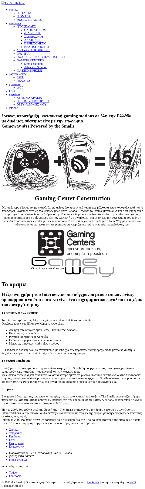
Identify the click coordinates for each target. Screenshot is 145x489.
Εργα (12, 439)
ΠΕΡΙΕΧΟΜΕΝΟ (35, 43)
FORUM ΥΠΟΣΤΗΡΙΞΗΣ (33, 101)
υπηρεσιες (15, 23)
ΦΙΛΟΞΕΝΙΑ (32, 33)
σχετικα (13, 9)
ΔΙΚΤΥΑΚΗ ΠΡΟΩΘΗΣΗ (33, 50)
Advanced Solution (35, 67)
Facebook (15, 476)
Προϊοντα (15, 436)
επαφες (13, 107)
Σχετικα (13, 429)
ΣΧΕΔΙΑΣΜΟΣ (33, 36)
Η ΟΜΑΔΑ (24, 16)
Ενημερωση (16, 443)
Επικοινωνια (16, 446)
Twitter (13, 472)
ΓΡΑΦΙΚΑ (23, 53)
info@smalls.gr (18, 459)
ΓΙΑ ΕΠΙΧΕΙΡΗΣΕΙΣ (29, 70)
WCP (20, 87)
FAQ (12, 90)
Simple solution (33, 63)
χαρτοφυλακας (17, 74)
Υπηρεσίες (15, 433)
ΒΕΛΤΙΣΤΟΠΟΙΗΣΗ (37, 46)
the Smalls (93, 482)
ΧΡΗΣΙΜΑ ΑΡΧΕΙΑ (29, 97)
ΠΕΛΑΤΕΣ (23, 80)
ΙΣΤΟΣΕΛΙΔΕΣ (26, 26)
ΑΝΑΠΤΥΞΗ (33, 40)
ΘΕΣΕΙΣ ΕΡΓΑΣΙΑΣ (29, 19)
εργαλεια (14, 94)
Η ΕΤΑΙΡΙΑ (24, 13)
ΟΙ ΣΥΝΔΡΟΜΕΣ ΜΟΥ (32, 104)
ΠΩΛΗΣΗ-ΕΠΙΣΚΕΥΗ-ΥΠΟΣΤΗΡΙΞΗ (41, 57)
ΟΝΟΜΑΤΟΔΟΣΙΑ (36, 29)
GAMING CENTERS (30, 60)
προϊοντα (14, 84)
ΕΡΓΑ (20, 77)
